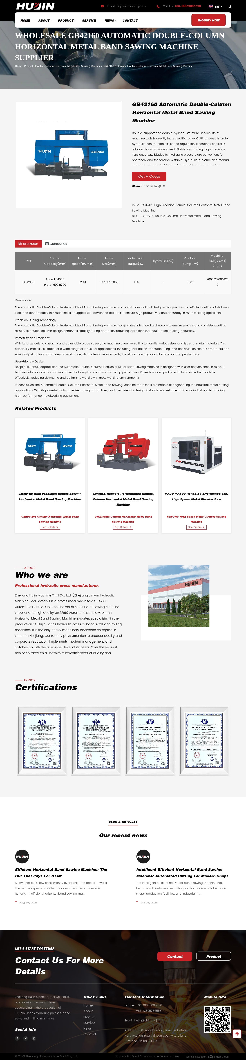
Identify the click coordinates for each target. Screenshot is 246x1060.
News (109, 21)
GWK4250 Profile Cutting (196, 494)
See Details (49, 527)
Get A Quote (149, 177)
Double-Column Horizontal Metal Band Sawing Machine (67, 65)
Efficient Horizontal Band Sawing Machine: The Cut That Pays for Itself (126, 873)
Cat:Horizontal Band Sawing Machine (196, 517)
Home (25, 21)
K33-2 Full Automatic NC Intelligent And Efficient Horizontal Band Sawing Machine (50, 499)
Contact (130, 21)
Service (89, 21)
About (44, 21)
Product (65, 21)
